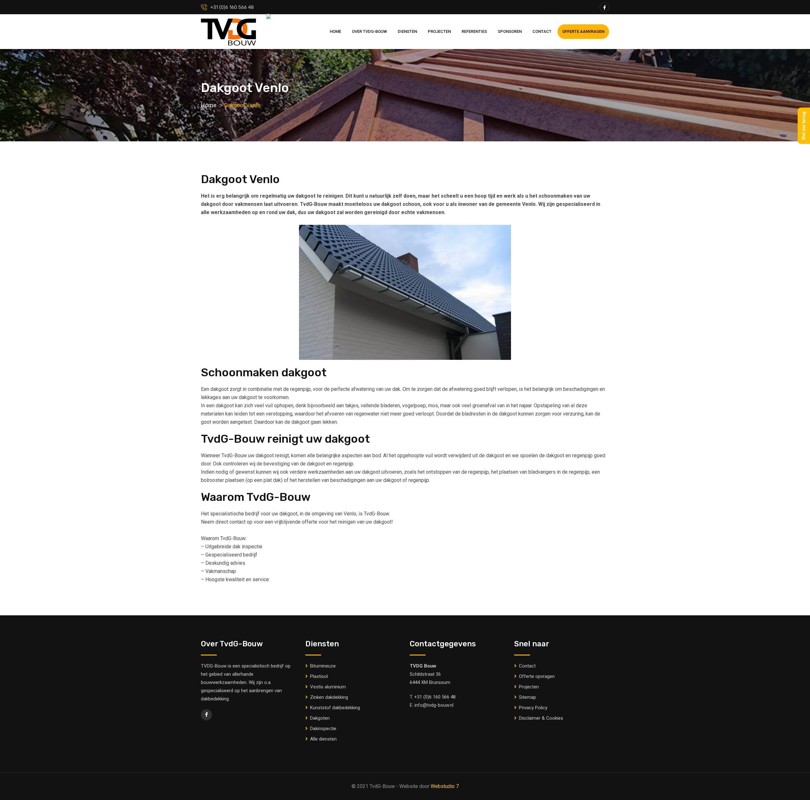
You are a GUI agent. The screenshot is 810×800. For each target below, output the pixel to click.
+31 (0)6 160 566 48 (435, 697)
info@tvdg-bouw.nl (433, 705)
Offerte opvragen (537, 676)
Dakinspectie (323, 728)
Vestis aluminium (328, 687)
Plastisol (319, 676)
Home (335, 31)
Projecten (439, 31)
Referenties (474, 31)
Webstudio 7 (445, 786)
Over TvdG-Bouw (369, 31)
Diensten (407, 31)
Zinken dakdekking (329, 697)
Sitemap (527, 697)
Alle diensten (323, 739)
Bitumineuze (323, 666)
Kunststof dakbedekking (335, 708)
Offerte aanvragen (583, 31)
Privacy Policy (533, 708)
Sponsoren (510, 31)
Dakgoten (320, 718)
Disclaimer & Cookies (541, 718)
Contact (542, 31)
